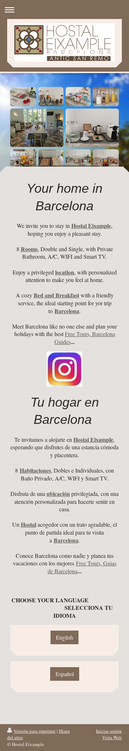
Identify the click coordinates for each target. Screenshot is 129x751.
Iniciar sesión (109, 731)
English (64, 637)
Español (65, 674)
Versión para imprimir (35, 731)
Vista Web (112, 737)
